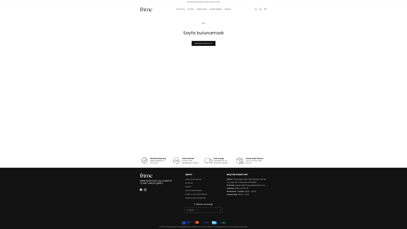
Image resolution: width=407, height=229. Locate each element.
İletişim (188, 187)
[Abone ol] (220, 210)
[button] (256, 9)
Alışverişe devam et (203, 43)
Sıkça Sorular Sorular (193, 179)
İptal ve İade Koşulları (193, 190)
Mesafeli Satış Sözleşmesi (195, 198)
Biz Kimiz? (189, 183)
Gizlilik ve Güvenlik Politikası (196, 194)
